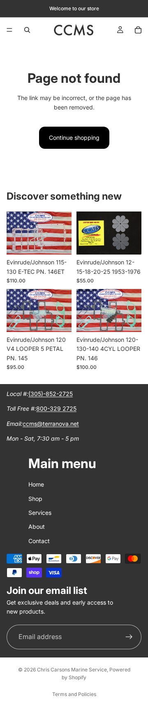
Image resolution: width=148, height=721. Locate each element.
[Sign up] (129, 637)
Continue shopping (74, 137)
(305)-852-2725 (50, 393)
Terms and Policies (74, 694)
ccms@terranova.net (51, 423)
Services (39, 512)
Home (36, 484)
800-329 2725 (56, 408)
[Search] (27, 30)
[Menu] (9, 29)
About (36, 526)
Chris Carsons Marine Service (72, 669)
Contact (39, 540)
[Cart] (138, 30)
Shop (35, 498)
